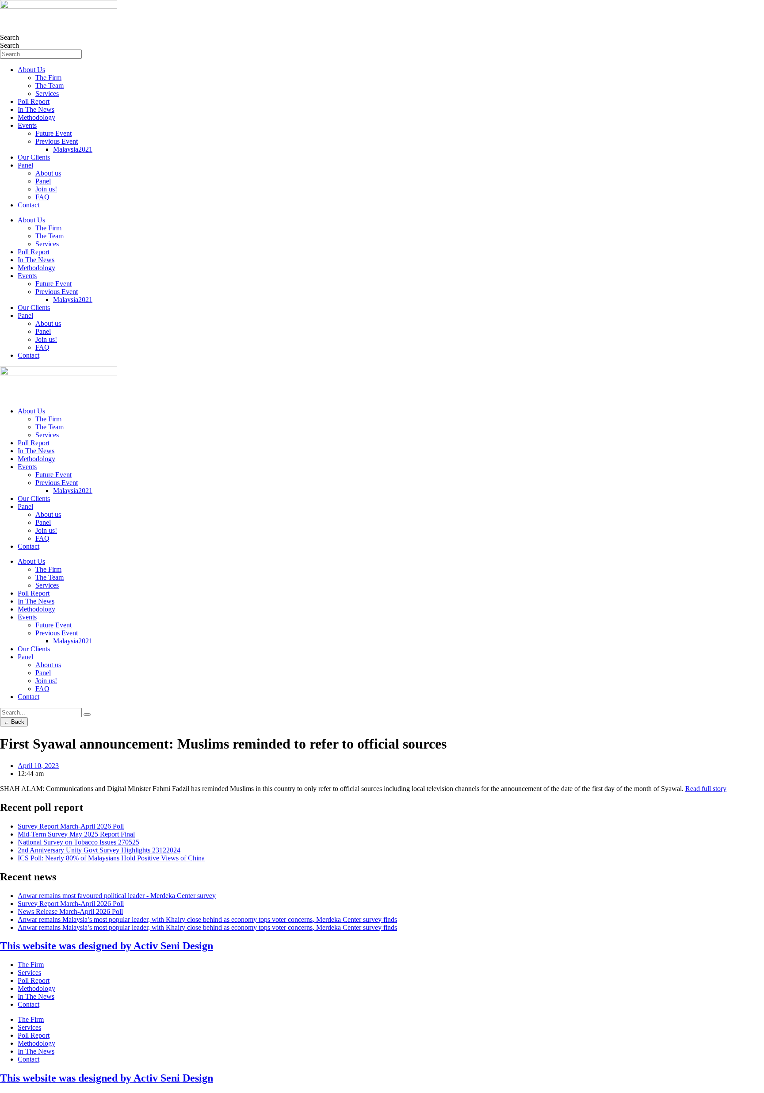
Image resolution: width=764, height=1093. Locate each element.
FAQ (42, 197)
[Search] (87, 714)
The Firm (48, 77)
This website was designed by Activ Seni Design (106, 946)
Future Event (53, 133)
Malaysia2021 (72, 149)
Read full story (705, 788)
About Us (31, 69)
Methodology (36, 117)
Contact (28, 205)
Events (27, 125)
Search (9, 37)
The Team (49, 85)
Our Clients (34, 157)
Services (47, 93)
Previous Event (56, 141)
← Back (14, 721)
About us (48, 173)
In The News (36, 109)
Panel (25, 165)
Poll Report (34, 101)
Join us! (46, 189)
